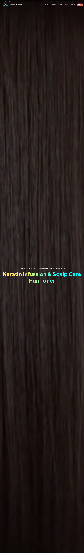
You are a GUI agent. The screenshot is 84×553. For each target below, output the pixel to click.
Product (47, 4)
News (67, 1)
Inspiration (60, 4)
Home (41, 4)
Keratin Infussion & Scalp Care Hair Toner (54, 268)
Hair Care (40, 268)
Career (73, 1)
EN (7, 1)
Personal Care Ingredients (30, 268)
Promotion (72, 4)
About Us (46, 1)
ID (10, 1)
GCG (62, 1)
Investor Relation (54, 1)
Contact (79, 1)
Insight (66, 4)
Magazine (54, 4)
